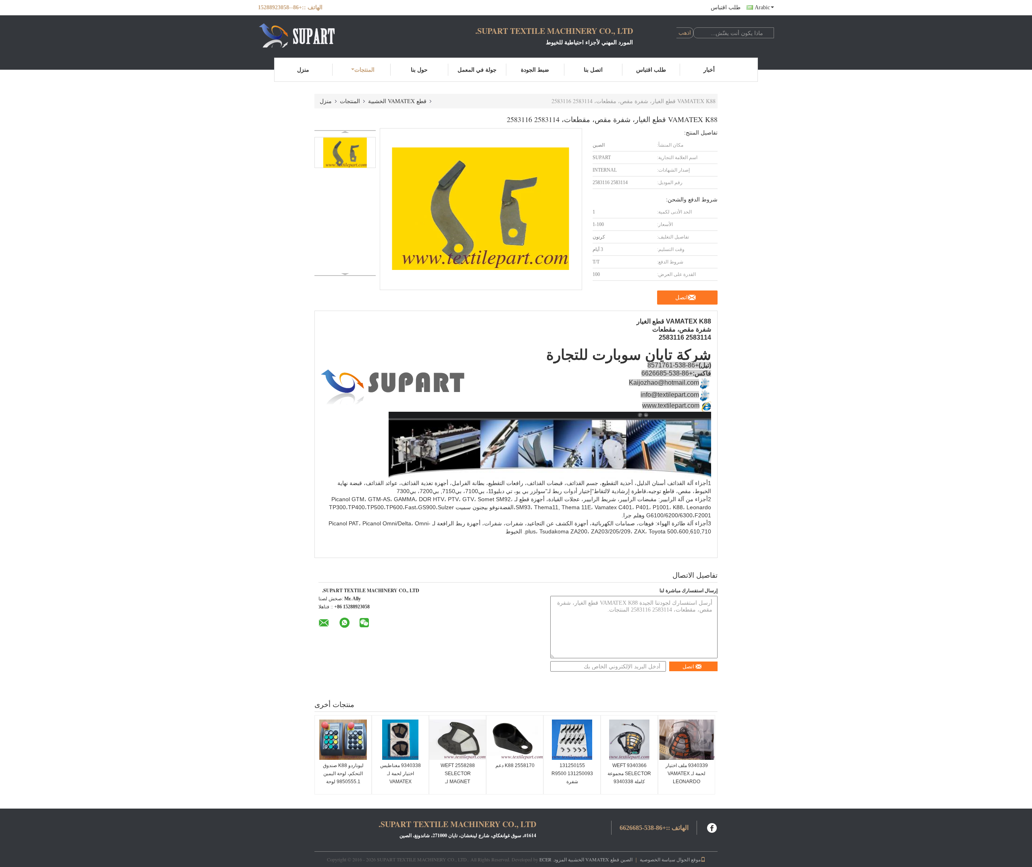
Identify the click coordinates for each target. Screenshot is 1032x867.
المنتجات (364, 69)
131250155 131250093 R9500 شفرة (572, 773)
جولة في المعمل (477, 69)
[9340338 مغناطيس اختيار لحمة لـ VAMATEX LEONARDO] (400, 740)
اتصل (681, 297)
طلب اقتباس (726, 7)
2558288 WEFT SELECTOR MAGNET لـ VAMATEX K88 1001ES (458, 782)
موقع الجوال (688, 859)
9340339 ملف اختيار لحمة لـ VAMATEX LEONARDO (687, 773)
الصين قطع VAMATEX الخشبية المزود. (592, 859)
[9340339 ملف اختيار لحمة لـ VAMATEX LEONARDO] (686, 740)
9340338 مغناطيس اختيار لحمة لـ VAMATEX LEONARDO (400, 777)
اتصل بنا (593, 69)
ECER (545, 859)
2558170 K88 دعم (515, 765)
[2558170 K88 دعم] (515, 740)
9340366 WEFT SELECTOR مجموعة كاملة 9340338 (629, 773)
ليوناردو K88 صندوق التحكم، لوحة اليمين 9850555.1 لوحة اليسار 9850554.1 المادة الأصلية (343, 782)
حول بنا (419, 69)
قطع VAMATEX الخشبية (397, 101)
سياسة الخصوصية (657, 859)
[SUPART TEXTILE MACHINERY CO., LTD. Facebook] (712, 827)
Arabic (762, 7)
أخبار (709, 69)
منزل (303, 69)
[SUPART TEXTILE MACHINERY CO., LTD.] (302, 35)
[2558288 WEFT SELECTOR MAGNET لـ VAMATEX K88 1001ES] (457, 740)
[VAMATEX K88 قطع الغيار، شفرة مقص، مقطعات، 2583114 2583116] (345, 152)
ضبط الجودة (535, 69)
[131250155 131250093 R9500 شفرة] (572, 740)
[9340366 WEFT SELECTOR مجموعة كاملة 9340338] (629, 740)
